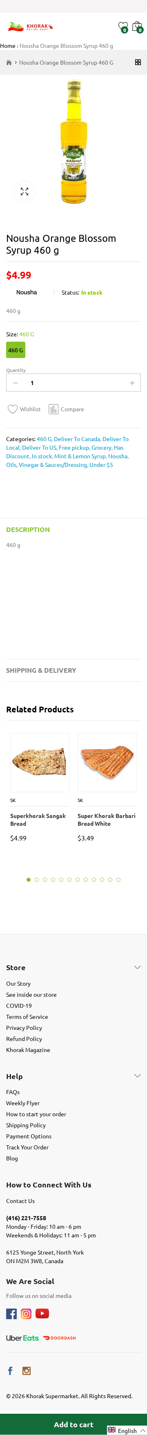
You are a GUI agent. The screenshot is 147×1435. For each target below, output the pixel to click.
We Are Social (30, 1281)
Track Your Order (27, 1147)
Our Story (18, 983)
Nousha (117, 456)
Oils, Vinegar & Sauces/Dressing (46, 464)
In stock (41, 456)
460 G (15, 350)
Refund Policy (24, 1038)
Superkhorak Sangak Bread (38, 819)
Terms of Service (27, 1016)
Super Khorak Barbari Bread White (107, 819)
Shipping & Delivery (41, 670)
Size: (20, 334)
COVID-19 (19, 1005)
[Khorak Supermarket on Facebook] (10, 1371)
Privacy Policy (24, 1027)
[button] (127, 1430)
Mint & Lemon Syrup (79, 456)
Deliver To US (38, 447)
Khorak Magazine (28, 1049)
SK (13, 800)
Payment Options (28, 1136)
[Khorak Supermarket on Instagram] (26, 1371)
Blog (12, 1158)
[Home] (9, 62)
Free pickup (73, 447)
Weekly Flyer (23, 1102)
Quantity (16, 369)
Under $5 (100, 464)
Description (28, 529)
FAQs (13, 1091)
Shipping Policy (26, 1125)
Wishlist (30, 408)
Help (14, 1076)
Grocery (100, 447)
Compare (72, 408)
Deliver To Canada (76, 438)
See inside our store (31, 994)
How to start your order (36, 1113)
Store (16, 967)
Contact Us (20, 1200)
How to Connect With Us (48, 1184)
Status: (70, 292)
